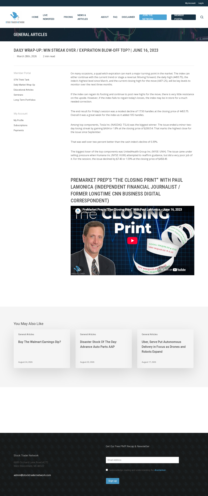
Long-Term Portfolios (24, 99)
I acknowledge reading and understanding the (137, 470)
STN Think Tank (21, 79)
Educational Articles (23, 89)
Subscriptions (20, 125)
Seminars (18, 94)
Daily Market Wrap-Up (24, 84)
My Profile (19, 120)
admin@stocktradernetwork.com (32, 475)
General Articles (26, 334)
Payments (19, 130)
